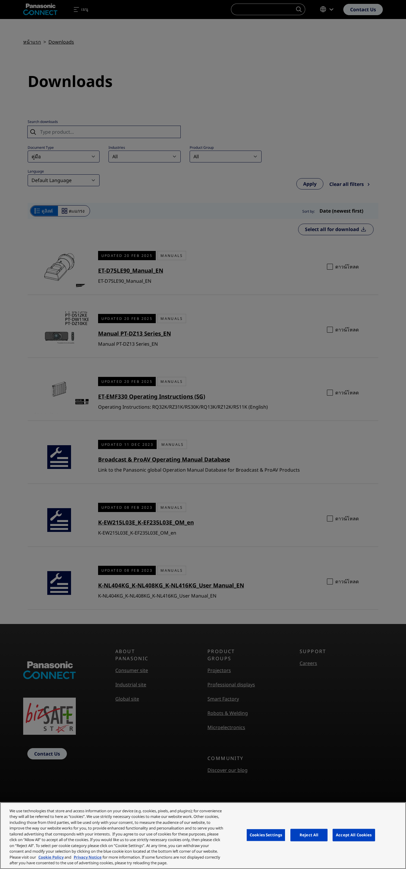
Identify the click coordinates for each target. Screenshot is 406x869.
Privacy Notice (88, 857)
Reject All (309, 835)
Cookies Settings (266, 835)
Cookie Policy (51, 857)
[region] (203, 835)
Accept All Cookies (354, 835)
